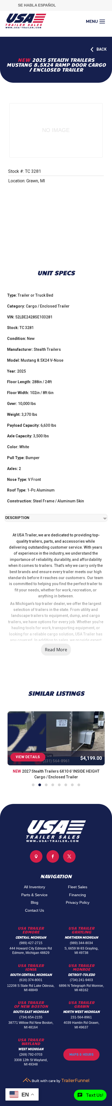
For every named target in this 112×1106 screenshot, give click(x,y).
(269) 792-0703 (30, 1054)
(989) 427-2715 (30, 943)
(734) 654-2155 (30, 1017)
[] (52, 861)
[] (69, 861)
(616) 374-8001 (30, 980)
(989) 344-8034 (81, 943)
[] (36, 861)
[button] (33, 785)
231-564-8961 (81, 1017)
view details (28, 757)
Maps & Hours (81, 1054)
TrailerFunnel (75, 1080)
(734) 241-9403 (81, 980)
